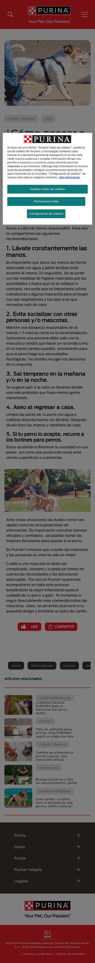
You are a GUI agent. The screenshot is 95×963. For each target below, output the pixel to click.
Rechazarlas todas (46, 201)
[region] (47, 178)
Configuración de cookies (46, 213)
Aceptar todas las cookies (47, 189)
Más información (69, 177)
